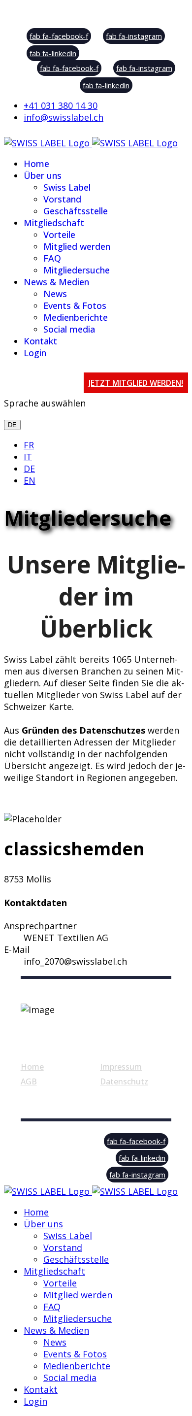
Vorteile (59, 234)
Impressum (121, 1066)
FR (29, 445)
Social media (69, 329)
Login (35, 353)
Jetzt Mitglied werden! (136, 382)
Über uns (43, 175)
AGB (29, 1081)
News (55, 294)
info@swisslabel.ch (63, 117)
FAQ (52, 258)
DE (12, 425)
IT (28, 457)
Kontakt (40, 341)
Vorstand (62, 199)
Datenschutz (124, 1081)
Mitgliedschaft (54, 223)
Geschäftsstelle (75, 211)
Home (36, 163)
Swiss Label (67, 187)
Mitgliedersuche (76, 270)
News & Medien (56, 282)
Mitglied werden (76, 246)
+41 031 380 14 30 (60, 105)
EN (29, 480)
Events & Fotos (74, 305)
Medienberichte (75, 317)
